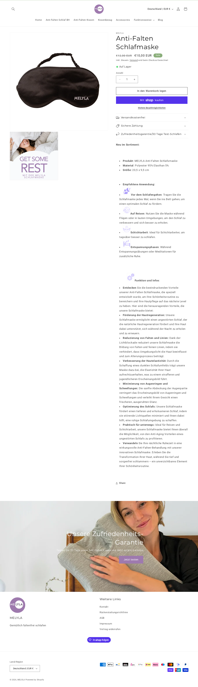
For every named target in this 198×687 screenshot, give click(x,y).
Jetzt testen (131, 559)
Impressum (106, 623)
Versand (134, 60)
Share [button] (122, 483)
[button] (13, 9)
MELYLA (21, 680)
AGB (102, 618)
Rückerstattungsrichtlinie (114, 612)
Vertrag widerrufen (110, 629)
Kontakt (104, 606)
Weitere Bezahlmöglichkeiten (152, 108)
